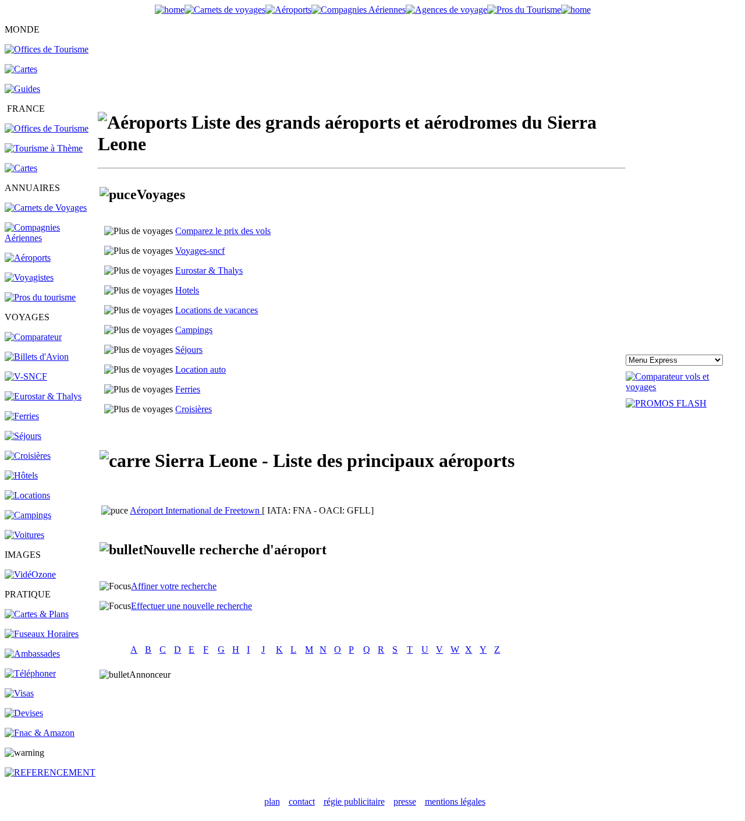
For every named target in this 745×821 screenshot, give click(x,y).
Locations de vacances (216, 310)
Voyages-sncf (200, 251)
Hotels (187, 290)
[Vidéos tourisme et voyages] (30, 574)
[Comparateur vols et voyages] (33, 337)
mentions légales (455, 801)
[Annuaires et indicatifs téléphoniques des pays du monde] (30, 673)
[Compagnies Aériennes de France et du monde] (358, 10)
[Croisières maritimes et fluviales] (28, 456)
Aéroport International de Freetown (196, 510)
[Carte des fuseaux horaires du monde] (42, 634)
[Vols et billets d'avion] (37, 357)
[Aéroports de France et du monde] (288, 10)
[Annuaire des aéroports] (28, 258)
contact (302, 801)
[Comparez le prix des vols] (683, 387)
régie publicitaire (354, 801)
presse (404, 801)
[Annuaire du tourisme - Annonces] (524, 10)
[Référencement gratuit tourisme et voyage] (50, 772)
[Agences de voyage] (446, 10)
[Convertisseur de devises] (24, 713)
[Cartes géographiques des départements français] (21, 168)
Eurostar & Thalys (209, 270)
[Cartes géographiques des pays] (21, 69)
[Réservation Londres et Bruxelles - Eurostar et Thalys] (43, 396)
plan (272, 801)
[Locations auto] (24, 535)
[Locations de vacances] (27, 495)
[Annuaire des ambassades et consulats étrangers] (32, 654)
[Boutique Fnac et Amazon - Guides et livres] (39, 733)
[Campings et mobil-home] (28, 515)
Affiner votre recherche (174, 586)
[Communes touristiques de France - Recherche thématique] (44, 148)
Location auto (200, 369)
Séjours (189, 350)
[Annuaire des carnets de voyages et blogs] (46, 208)
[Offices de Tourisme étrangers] (46, 49)
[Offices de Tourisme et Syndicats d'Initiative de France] (46, 128)
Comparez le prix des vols (223, 231)
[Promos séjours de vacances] (23, 436)
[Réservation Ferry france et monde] (22, 416)
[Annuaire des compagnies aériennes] (51, 238)
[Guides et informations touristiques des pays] (22, 89)
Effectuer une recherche (191, 606)
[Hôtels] (21, 475)
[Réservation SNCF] (26, 376)
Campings (193, 330)
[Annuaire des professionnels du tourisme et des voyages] (40, 297)
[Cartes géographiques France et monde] (37, 614)
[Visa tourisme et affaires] (19, 693)
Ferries (187, 389)
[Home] (170, 10)
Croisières (193, 409)
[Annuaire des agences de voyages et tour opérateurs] (29, 277)
